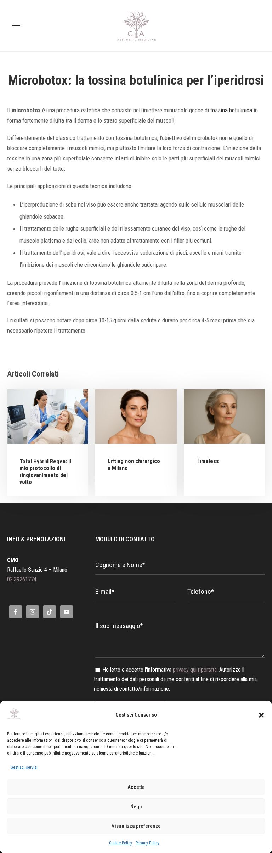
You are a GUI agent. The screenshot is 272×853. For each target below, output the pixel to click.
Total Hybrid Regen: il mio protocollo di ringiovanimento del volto (45, 471)
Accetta (136, 787)
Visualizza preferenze (136, 826)
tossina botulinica (231, 110)
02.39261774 (21, 579)
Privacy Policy (147, 843)
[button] (261, 715)
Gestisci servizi (24, 767)
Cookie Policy (120, 843)
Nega (136, 806)
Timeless (207, 461)
